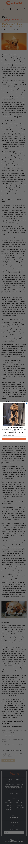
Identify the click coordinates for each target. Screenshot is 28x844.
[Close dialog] (27, 403)
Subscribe (14, 439)
